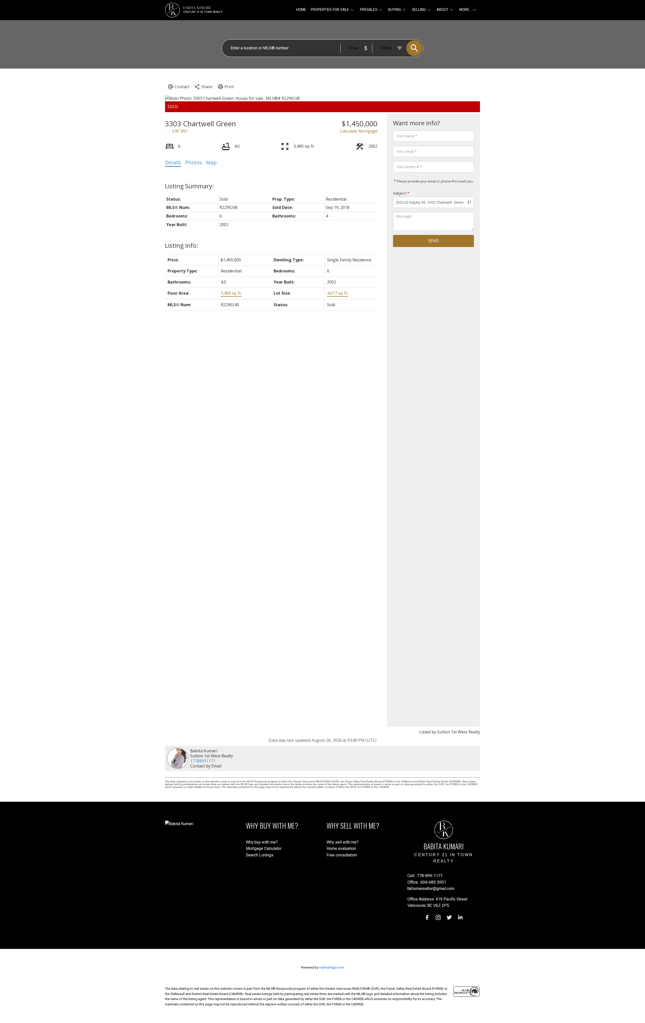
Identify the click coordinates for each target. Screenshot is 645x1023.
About (442, 10)
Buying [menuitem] (394, 10)
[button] (427, 917)
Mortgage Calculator (263, 848)
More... (465, 10)
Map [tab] (211, 162)
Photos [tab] (193, 162)
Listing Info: (181, 245)
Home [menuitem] (301, 10)
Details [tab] (173, 162)
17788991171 (202, 761)
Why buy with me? (262, 842)
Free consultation (342, 855)
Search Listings (259, 855)
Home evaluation (341, 848)
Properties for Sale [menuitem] (330, 10)
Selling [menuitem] (419, 10)
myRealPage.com (331, 967)
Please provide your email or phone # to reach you (434, 181)
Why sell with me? (343, 842)
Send (433, 240)
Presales (368, 10)
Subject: (399, 193)
